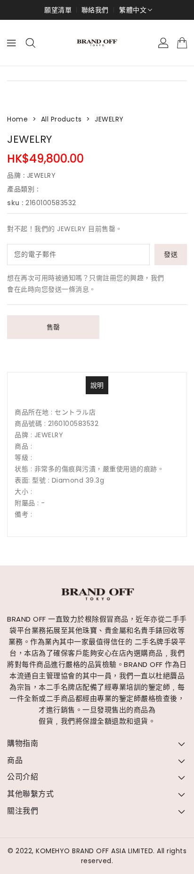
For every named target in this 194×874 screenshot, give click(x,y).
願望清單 (58, 10)
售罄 (53, 327)
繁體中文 (132, 10)
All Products (61, 119)
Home (17, 119)
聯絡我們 (95, 10)
